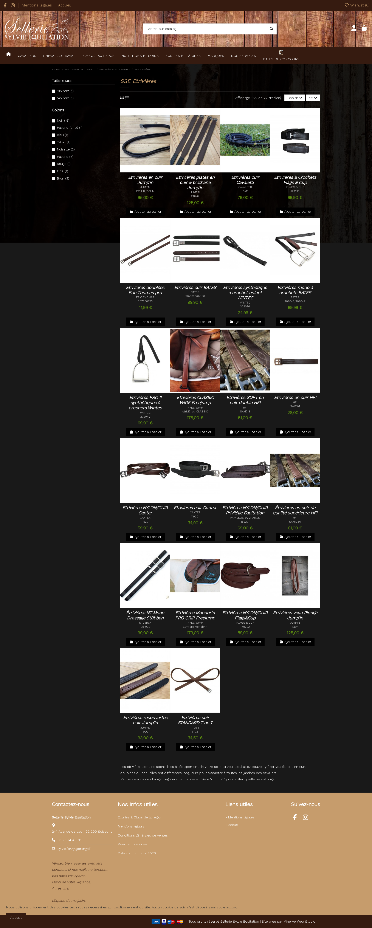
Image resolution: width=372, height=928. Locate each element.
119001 (195, 516)
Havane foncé (69, 128)
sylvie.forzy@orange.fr (74, 849)
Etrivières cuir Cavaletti (245, 180)
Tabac (63, 142)
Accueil (64, 5)
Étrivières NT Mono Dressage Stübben (145, 615)
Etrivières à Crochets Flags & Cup (295, 180)
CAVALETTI (245, 187)
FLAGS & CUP (295, 187)
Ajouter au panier (148, 211)
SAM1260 (295, 521)
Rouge (64, 164)
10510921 (145, 626)
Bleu (62, 135)
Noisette (66, 149)
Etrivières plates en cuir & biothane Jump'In (195, 182)
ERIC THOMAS (145, 297)
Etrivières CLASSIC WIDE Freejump (195, 400)
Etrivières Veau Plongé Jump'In (295, 615)
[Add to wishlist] (141, 167)
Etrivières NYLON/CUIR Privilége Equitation (245, 510)
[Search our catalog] (271, 29)
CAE (245, 191)
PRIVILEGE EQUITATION (245, 517)
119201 (145, 521)
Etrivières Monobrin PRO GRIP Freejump (195, 615)
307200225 (145, 301)
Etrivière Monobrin (195, 626)
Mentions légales (37, 5)
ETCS (195, 731)
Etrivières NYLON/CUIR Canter (145, 510)
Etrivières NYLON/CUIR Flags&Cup (245, 615)
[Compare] (150, 167)
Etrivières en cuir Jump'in (145, 180)
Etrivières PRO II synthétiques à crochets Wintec (145, 402)
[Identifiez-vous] (353, 28)
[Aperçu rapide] (145, 174)
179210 (295, 191)
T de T (195, 727)
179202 (245, 626)
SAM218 (245, 411)
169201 (245, 521)
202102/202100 (195, 296)
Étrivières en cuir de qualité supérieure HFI (295, 510)
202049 (145, 416)
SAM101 (295, 406)
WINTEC (245, 302)
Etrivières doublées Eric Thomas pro (145, 290)
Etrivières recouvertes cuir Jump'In (145, 720)
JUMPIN (145, 187)
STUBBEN (145, 622)
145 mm (65, 98)
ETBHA (195, 196)
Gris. (62, 171)
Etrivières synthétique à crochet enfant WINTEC (245, 292)
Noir (63, 120)
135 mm (65, 91)
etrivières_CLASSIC (195, 411)
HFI (245, 407)
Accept (16, 918)
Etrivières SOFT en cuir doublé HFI (245, 400)
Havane (65, 157)
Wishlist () (359, 5)
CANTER (145, 517)
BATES (195, 292)
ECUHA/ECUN (145, 191)
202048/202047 (295, 301)
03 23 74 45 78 (69, 840)
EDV (295, 626)
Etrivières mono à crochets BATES (295, 290)
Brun (63, 178)
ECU (145, 731)
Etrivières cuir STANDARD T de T (195, 720)
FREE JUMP (195, 407)
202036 (245, 306)
